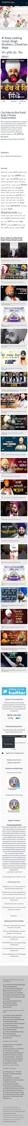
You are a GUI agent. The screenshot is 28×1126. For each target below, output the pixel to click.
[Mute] (21, 736)
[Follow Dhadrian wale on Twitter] (14, 1104)
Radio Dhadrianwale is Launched (14, 903)
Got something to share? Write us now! (14, 877)
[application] (14, 736)
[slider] (24, 736)
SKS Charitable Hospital (12, 1065)
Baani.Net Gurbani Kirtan (10, 1121)
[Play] (2, 736)
